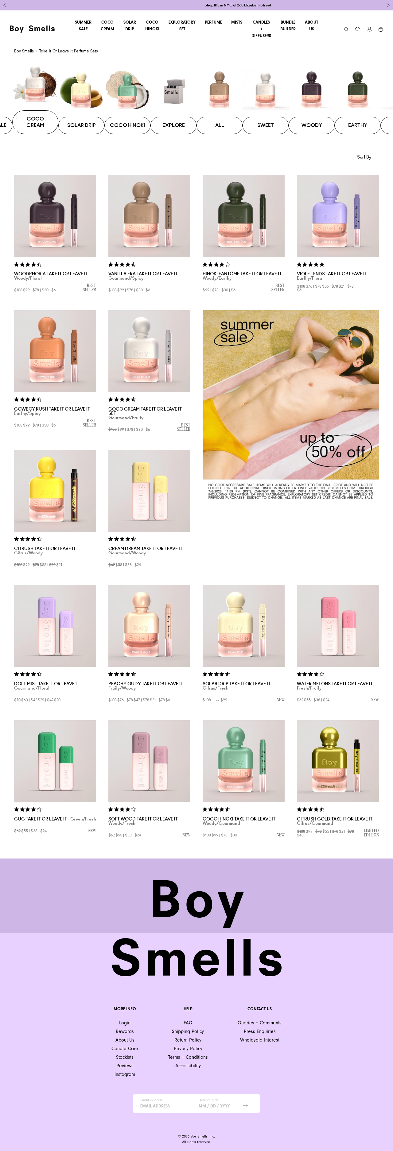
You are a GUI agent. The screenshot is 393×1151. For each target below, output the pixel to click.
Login (124, 1022)
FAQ (188, 1022)
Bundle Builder (288, 25)
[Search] (346, 29)
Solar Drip (129, 25)
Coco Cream (107, 25)
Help (188, 1009)
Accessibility (188, 1065)
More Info (125, 1009)
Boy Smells (24, 51)
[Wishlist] (357, 29)
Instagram (125, 1074)
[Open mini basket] (381, 29)
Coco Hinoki (152, 25)
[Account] (369, 29)
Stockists (125, 1057)
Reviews (125, 1065)
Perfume (213, 22)
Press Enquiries (260, 1031)
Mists (236, 22)
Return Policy (187, 1040)
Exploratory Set (182, 25)
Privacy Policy (188, 1048)
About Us (311, 25)
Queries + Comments (260, 1022)
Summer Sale (83, 25)
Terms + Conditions (188, 1057)
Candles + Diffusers (261, 29)
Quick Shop (55, 251)
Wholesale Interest (259, 1040)
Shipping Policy (188, 1031)
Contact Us (259, 1009)
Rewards (125, 1031)
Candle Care (124, 1048)
